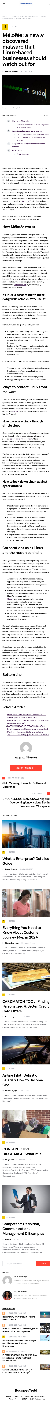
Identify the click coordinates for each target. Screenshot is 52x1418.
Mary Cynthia (10, 1160)
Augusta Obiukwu (11, 71)
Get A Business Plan (37, 1399)
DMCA (24, 1399)
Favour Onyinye (11, 869)
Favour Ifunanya (20, 1277)
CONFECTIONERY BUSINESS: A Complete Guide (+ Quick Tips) (17, 1371)
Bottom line (17, 150)
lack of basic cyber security (21, 439)
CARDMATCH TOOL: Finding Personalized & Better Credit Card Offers (25, 1006)
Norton (15, 411)
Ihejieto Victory (20, 1292)
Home (4, 16)
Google (10, 599)
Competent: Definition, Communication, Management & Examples (23, 1229)
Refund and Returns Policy (35, 1396)
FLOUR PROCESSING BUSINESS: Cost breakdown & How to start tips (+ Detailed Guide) (19, 1358)
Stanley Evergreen (12, 943)
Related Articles (23, 154)
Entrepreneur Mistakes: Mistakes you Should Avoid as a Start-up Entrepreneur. (19, 1343)
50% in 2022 (25, 201)
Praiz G (8, 1239)
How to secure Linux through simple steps (33, 134)
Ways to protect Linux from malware (27, 131)
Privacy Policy (14, 1399)
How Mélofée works (20, 121)
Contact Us (18, 1396)
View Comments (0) (24, 768)
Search (42, 1264)
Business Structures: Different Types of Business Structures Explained (19, 1330)
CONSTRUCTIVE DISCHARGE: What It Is (22, 1151)
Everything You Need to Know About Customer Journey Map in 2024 (21, 932)
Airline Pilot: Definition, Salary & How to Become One (22, 1080)
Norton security (20, 284)
